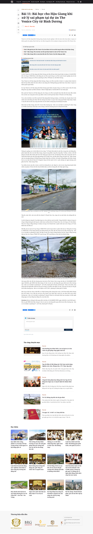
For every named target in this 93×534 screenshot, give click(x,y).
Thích (31, 35)
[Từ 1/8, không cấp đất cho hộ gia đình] (32, 399)
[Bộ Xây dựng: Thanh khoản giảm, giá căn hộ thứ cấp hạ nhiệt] (73, 485)
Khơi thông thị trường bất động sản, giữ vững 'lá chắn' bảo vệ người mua (37, 467)
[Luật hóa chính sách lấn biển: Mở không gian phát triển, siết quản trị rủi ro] (73, 435)
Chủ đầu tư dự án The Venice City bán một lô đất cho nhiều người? (44, 69)
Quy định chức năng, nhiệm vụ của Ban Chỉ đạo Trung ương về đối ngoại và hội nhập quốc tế (19, 444)
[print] (18, 23)
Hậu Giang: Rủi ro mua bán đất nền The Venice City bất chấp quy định (45, 65)
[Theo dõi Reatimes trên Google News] (72, 30)
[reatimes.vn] (12, 2)
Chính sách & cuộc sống (27, 9)
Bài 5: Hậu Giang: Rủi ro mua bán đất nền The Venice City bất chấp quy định (44, 54)
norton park (74, 519)
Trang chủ (19, 1)
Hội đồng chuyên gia (60, 1)
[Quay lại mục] (18, 10)
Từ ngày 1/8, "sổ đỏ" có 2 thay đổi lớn (53, 412)
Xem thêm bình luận (28, 334)
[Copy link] (18, 18)
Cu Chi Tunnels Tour (68, 517)
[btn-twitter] (72, 35)
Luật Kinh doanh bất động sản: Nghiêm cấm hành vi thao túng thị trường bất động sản (19, 468)
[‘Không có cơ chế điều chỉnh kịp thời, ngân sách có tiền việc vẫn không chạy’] (55, 435)
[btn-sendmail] (75, 35)
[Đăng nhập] (81, 2)
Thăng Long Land (72, 522)
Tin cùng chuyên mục (32, 342)
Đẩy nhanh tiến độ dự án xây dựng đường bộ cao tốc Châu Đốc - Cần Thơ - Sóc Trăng (19, 494)
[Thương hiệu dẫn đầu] (61, 523)
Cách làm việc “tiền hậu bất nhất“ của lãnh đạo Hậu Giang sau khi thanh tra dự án (48, 60)
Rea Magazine (49, 1)
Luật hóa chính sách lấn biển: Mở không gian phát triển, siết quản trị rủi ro (73, 443)
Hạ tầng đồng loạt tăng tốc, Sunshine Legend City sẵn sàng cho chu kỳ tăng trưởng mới (55, 494)
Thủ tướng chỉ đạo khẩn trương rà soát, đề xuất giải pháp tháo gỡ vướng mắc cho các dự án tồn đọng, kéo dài (37, 445)
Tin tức (43, 9)
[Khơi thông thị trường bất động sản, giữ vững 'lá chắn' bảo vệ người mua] (37, 459)
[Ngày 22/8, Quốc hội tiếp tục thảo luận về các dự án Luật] (37, 485)
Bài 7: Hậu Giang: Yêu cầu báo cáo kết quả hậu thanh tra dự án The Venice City (45, 51)
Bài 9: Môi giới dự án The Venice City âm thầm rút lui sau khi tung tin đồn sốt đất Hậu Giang (49, 49)
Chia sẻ (25, 35)
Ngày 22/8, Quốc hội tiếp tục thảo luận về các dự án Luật (37, 493)
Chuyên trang (34, 1)
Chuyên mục (25, 1)
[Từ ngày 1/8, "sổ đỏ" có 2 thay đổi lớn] (32, 414)
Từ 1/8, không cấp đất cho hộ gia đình (53, 397)
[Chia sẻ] (18, 14)
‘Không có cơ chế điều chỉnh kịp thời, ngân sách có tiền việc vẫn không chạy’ (55, 444)
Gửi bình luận (68, 329)
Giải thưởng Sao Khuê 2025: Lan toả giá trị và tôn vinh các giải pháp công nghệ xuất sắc (57, 349)
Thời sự (37, 9)
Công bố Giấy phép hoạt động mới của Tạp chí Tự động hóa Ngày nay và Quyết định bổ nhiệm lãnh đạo (57, 381)
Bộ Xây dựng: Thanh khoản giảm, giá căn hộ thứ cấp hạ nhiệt (73, 493)
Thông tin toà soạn (70, 1)
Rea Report (42, 1)
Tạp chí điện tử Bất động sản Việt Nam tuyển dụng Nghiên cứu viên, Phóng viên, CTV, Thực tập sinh (57, 365)
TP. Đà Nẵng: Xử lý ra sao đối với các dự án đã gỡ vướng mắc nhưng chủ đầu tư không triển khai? (55, 468)
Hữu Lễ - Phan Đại (30, 26)
